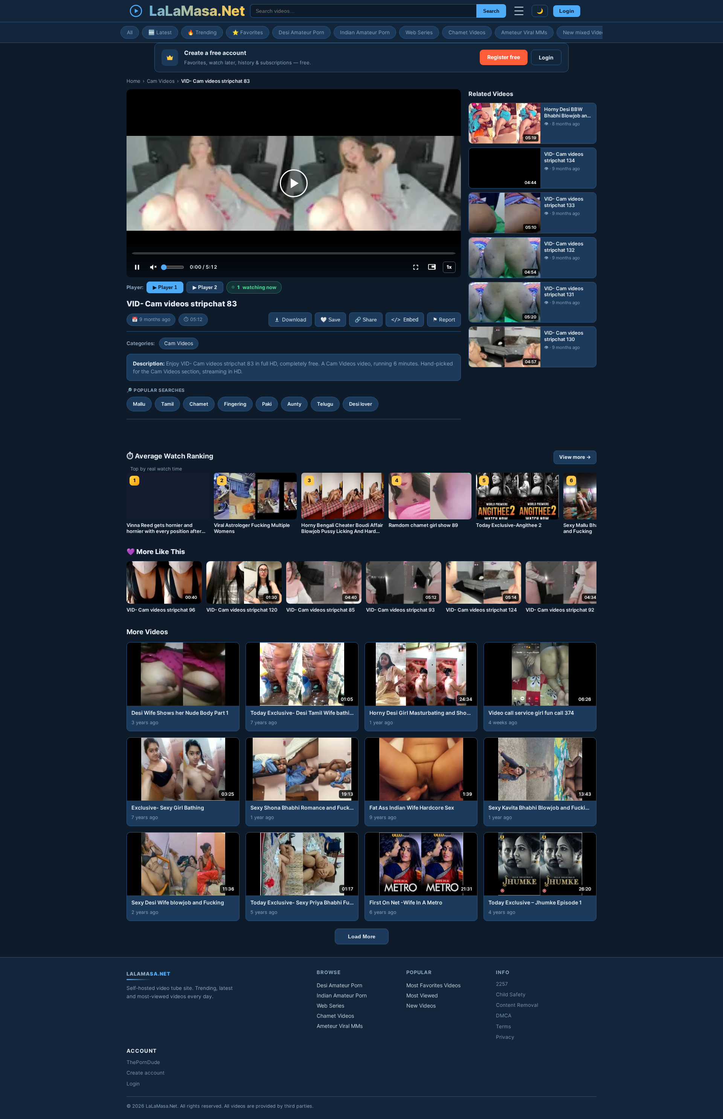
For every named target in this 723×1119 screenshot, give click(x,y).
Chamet (198, 404)
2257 (502, 984)
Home (133, 81)
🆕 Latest (160, 32)
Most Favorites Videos (433, 985)
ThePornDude (143, 1062)
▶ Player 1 (165, 287)
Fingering (235, 404)
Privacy (505, 1037)
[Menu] (518, 10)
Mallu (139, 404)
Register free (503, 57)
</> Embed (404, 320)
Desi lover (360, 404)
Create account (146, 1073)
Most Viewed (422, 995)
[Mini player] (432, 267)
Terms (503, 1026)
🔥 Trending (202, 32)
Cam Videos (161, 81)
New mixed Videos (585, 32)
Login (566, 11)
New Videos (421, 1005)
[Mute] (153, 267)
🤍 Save (330, 320)
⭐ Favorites (247, 32)
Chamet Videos (466, 32)
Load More (361, 936)
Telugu (325, 404)
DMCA (503, 1015)
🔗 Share (366, 320)
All (130, 32)
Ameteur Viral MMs (524, 32)
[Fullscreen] (415, 267)
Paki (267, 404)
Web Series (419, 32)
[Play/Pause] (137, 267)
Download (294, 320)
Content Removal (517, 1005)
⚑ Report (444, 320)
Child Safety (511, 994)
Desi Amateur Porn (301, 32)
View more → (575, 457)
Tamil (167, 404)
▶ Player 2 (205, 287)
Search (491, 11)
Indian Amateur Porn (365, 32)
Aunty (294, 404)
